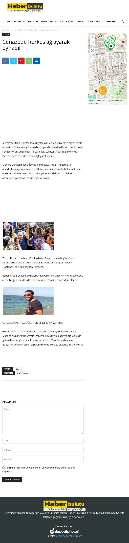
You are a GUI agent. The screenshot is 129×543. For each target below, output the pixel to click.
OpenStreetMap (115, 100)
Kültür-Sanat (67, 21)
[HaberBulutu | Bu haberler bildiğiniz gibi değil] (64, 506)
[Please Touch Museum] (111, 46)
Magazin (33, 21)
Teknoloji (111, 21)
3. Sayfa (18, 30)
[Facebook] (5, 61)
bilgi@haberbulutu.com (69, 535)
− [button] (93, 42)
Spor (90, 21)
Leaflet (92, 100)
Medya (81, 21)
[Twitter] (13, 61)
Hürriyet (18, 369)
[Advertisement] (43, 132)
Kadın (44, 21)
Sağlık (99, 21)
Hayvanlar (19, 21)
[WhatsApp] (29, 61)
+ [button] (93, 37)
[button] (123, 21)
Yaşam (53, 21)
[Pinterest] (21, 61)
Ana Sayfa (7, 30)
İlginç (7, 21)
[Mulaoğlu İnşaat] (103, 90)
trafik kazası (22, 373)
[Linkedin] (36, 61)
